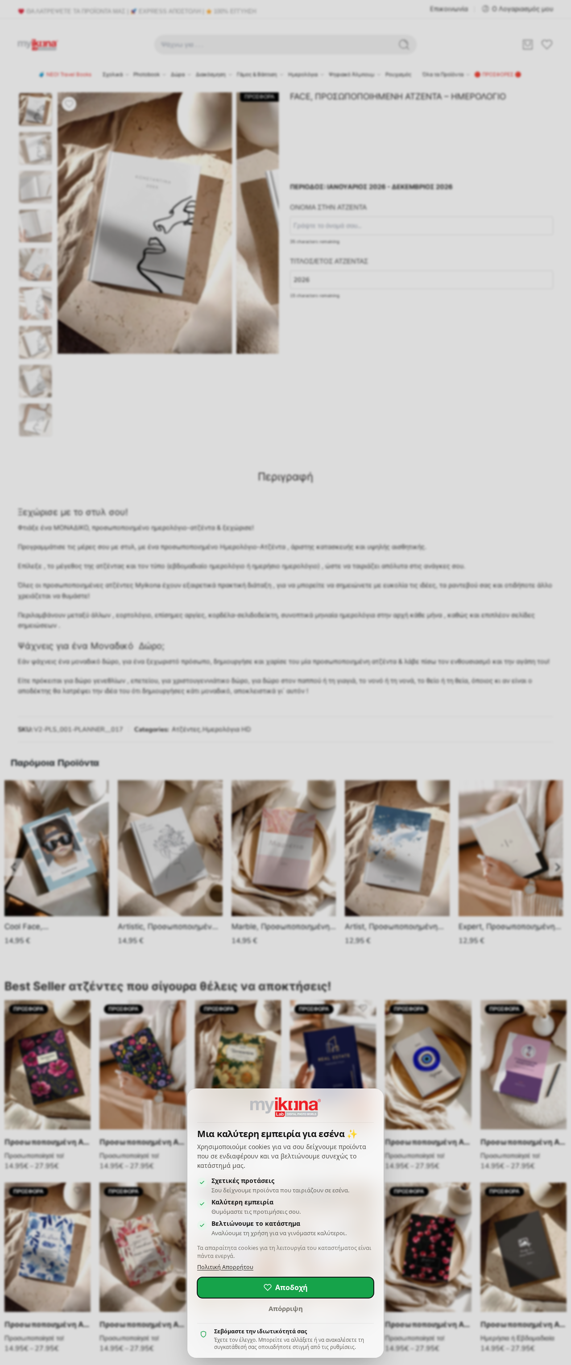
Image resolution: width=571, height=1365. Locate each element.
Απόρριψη (286, 1308)
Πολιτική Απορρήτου (225, 1267)
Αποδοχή (291, 1287)
